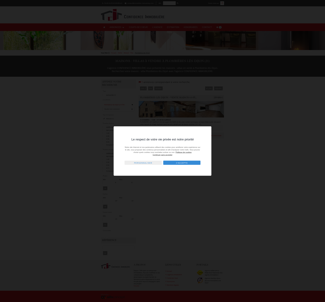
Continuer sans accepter (162, 155)
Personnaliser (143, 163)
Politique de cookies (184, 152)
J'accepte (182, 163)
